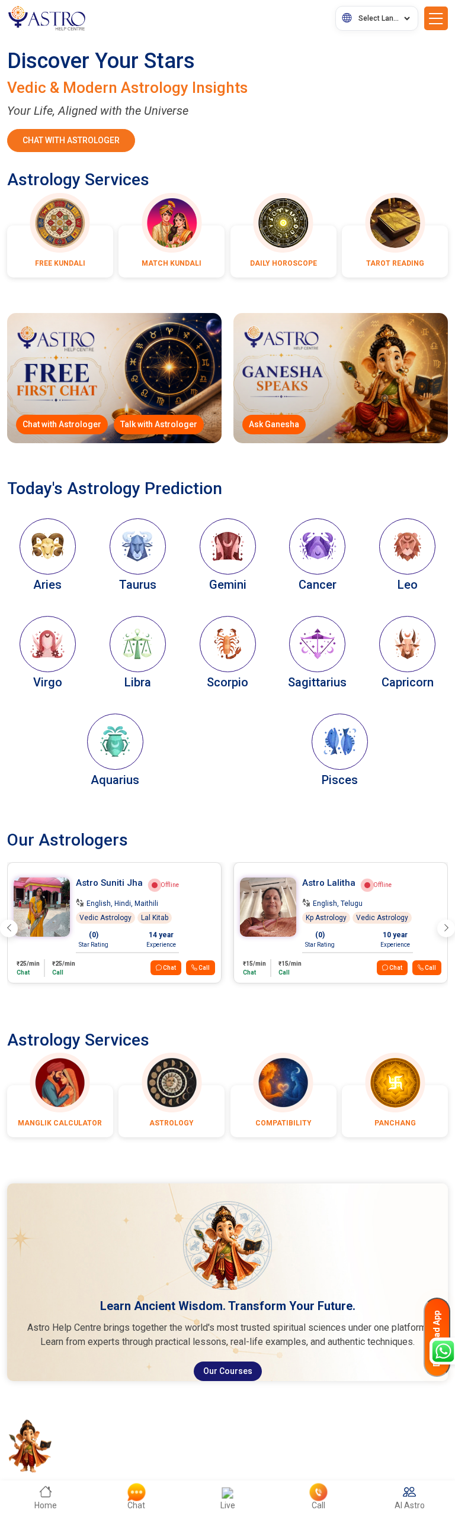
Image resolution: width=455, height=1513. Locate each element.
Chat (169, 967)
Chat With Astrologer (71, 140)
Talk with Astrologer (158, 424)
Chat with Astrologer (62, 424)
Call (203, 967)
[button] (9, 928)
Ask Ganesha (274, 424)
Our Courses (227, 1371)
